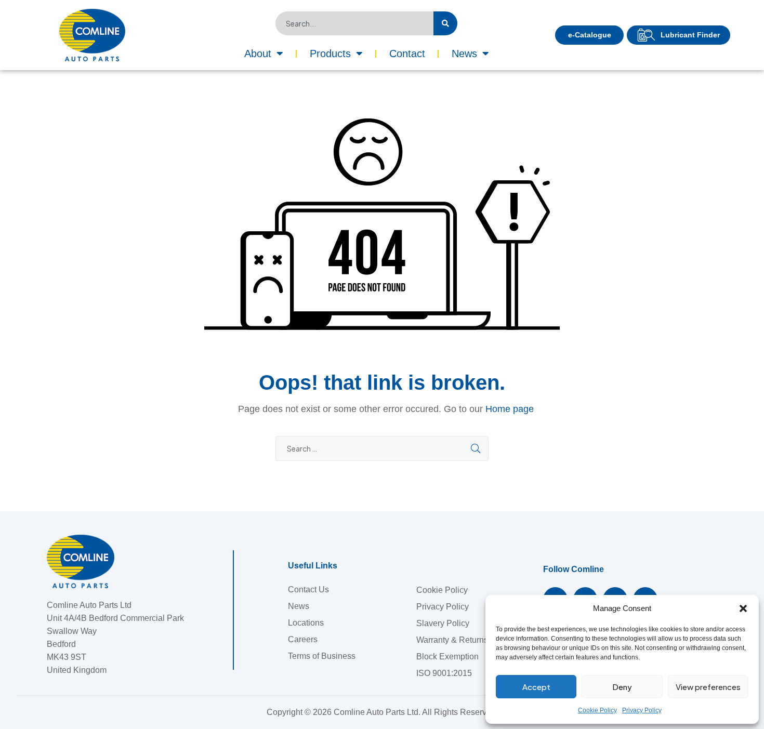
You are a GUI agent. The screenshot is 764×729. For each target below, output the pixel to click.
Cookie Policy (597, 710)
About (257, 53)
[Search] (445, 23)
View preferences (708, 687)
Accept (536, 687)
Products (330, 53)
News (464, 53)
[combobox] (354, 23)
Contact (407, 53)
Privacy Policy (642, 710)
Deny (622, 687)
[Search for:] (382, 448)
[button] (743, 608)
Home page (509, 409)
